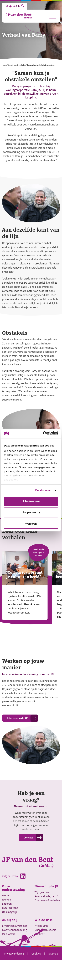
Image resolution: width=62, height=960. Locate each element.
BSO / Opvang (10, 908)
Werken (6, 899)
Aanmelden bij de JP (46, 896)
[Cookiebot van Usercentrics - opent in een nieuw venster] (43, 433)
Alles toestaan (31, 501)
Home (4, 65)
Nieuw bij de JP (46, 886)
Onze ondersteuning (13, 888)
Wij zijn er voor (42, 892)
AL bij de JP (10, 920)
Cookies (36, 953)
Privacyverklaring (14, 953)
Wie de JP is (43, 920)
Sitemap (53, 953)
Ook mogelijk (9, 912)
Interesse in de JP (17, 718)
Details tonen (43, 490)
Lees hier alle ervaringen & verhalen (38, 552)
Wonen (6, 895)
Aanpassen (29, 512)
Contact (28, 837)
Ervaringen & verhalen (17, 65)
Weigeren (31, 523)
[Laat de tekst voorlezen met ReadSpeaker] (10, 6)
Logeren (7, 903)
